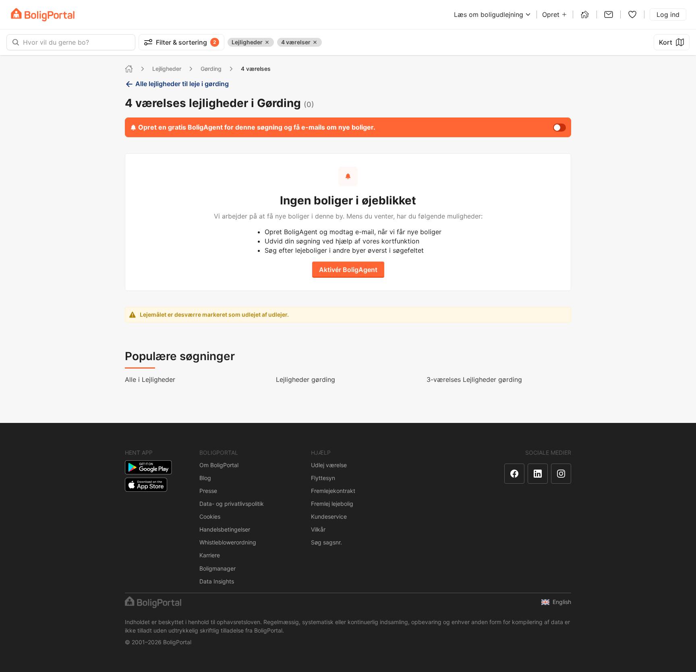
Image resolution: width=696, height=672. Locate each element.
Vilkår (318, 529)
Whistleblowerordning (227, 542)
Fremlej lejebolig (332, 503)
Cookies (209, 516)
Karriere (209, 555)
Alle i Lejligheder (150, 379)
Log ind (668, 14)
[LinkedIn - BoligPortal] (538, 474)
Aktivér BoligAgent (348, 270)
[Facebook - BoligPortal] (514, 474)
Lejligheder (166, 68)
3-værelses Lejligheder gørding (474, 379)
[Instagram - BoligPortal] (561, 474)
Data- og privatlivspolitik (231, 503)
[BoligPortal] (42, 14)
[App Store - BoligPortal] (146, 485)
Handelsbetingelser (224, 529)
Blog (205, 477)
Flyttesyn (323, 477)
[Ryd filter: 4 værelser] (315, 42)
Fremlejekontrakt (333, 490)
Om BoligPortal (218, 465)
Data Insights (216, 581)
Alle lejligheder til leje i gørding (182, 84)
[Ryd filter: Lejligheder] (267, 42)
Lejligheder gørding (305, 379)
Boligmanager (217, 568)
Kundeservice (329, 516)
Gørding (211, 68)
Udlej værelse (329, 465)
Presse (208, 490)
